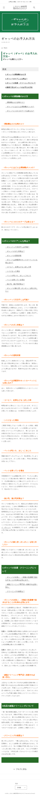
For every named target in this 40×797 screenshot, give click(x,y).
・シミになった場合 (12, 271)
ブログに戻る (21, 769)
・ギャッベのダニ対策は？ (15, 251)
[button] (4, 7)
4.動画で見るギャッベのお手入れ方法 (19, 87)
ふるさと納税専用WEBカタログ (17, 793)
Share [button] (5, 48)
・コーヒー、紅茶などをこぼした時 (18, 267)
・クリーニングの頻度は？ (15, 591)
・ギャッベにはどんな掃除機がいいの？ (19, 107)
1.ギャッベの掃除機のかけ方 (15, 74)
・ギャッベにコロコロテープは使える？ (19, 111)
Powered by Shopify (30, 793)
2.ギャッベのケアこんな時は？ (16, 79)
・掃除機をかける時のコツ (15, 102)
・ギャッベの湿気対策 (13, 256)
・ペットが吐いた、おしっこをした (18, 275)
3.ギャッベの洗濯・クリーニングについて (20, 83)
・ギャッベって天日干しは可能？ (17, 247)
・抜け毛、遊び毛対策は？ (15, 284)
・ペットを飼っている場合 (15, 280)
